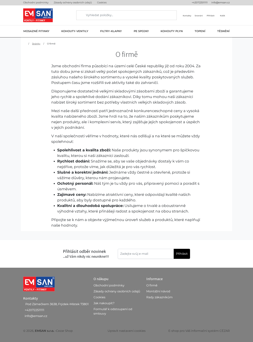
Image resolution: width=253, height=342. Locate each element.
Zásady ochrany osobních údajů (73, 2)
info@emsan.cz (220, 2)
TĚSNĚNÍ (223, 31)
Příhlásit (182, 253)
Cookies (101, 2)
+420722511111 (200, 2)
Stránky (36, 43)
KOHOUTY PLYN (172, 31)
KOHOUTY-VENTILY (74, 31)
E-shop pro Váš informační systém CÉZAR (199, 331)
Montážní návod (158, 291)
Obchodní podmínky (36, 2)
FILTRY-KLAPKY (111, 31)
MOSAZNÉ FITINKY (36, 31)
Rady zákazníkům (159, 297)
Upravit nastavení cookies (127, 331)
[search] (79, 15)
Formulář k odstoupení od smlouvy (113, 311)
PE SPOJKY (141, 31)
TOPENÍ (200, 31)
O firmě (51, 43)
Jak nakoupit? (104, 303)
